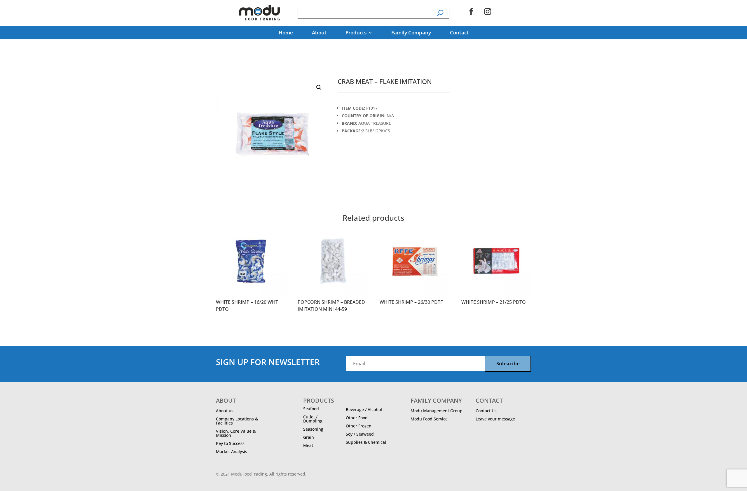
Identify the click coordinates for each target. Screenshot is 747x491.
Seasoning (313, 429)
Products (355, 33)
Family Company (411, 33)
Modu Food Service (429, 419)
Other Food (357, 417)
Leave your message (495, 419)
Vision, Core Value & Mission (236, 433)
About (319, 33)
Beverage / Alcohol (364, 409)
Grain (308, 437)
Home (286, 33)
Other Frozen (358, 426)
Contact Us (486, 410)
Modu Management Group (436, 410)
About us (224, 410)
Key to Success (230, 443)
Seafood (311, 408)
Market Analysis (231, 451)
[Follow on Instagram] (488, 12)
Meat (308, 445)
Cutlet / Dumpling (312, 419)
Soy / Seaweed (360, 434)
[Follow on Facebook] (471, 12)
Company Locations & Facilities (237, 421)
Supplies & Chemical (366, 442)
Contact (459, 33)
